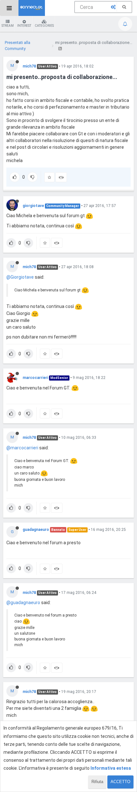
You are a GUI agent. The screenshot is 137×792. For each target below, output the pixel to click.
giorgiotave (33, 205)
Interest (24, 25)
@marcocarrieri (22, 447)
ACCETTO (120, 781)
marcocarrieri (35, 377)
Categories (44, 25)
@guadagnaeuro (23, 602)
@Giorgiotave (20, 277)
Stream (8, 25)
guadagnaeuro (36, 529)
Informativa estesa (110, 768)
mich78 (29, 66)
